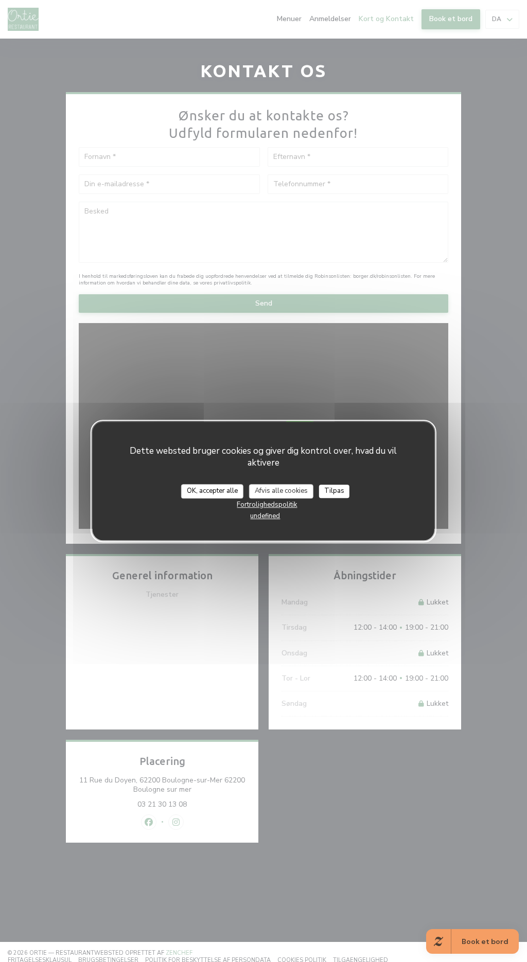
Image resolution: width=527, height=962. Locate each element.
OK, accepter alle (212, 490)
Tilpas (334, 490)
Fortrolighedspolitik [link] (267, 504)
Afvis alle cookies (281, 490)
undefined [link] (265, 516)
